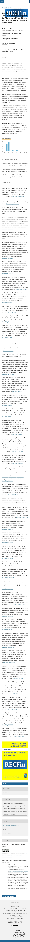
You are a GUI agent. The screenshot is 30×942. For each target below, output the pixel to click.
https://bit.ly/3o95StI (19, 604)
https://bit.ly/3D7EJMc (7, 273)
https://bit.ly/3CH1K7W (8, 647)
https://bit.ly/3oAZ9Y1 (7, 629)
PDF (5, 783)
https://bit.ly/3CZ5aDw (7, 417)
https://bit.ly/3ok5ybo (7, 542)
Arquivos (9, 7)
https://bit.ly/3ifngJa (7, 405)
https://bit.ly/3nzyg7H (7, 529)
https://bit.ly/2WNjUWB (8, 374)
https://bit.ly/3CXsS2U (7, 229)
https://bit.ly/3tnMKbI (19, 736)
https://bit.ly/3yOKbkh (12, 494)
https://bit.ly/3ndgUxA (7, 589)
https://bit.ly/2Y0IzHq (7, 337)
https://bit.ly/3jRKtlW (12, 312)
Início (3, 7)
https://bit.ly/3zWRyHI (9, 662)
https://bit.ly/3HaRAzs (7, 481)
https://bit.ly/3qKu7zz (22, 517)
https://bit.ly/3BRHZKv (7, 725)
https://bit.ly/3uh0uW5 (18, 434)
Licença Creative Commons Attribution (18, 871)
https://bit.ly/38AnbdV (18, 196)
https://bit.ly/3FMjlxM (7, 302)
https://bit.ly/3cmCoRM (12, 204)
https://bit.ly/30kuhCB (7, 258)
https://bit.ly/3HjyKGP (18, 678)
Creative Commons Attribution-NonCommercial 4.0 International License (15, 855)
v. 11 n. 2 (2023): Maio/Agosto (9, 8)
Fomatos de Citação (9, 814)
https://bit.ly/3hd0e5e (18, 452)
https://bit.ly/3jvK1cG (7, 616)
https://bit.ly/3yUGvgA (7, 322)
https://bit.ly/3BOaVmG (8, 577)
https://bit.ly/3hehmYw (22, 289)
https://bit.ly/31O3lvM (7, 558)
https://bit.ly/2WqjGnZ (12, 694)
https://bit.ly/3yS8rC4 (17, 391)
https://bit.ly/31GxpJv (8, 351)
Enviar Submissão (9, 896)
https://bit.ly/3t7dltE (11, 709)
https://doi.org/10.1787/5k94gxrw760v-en (13, 477)
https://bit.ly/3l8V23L (17, 463)
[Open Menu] (1, 1)
